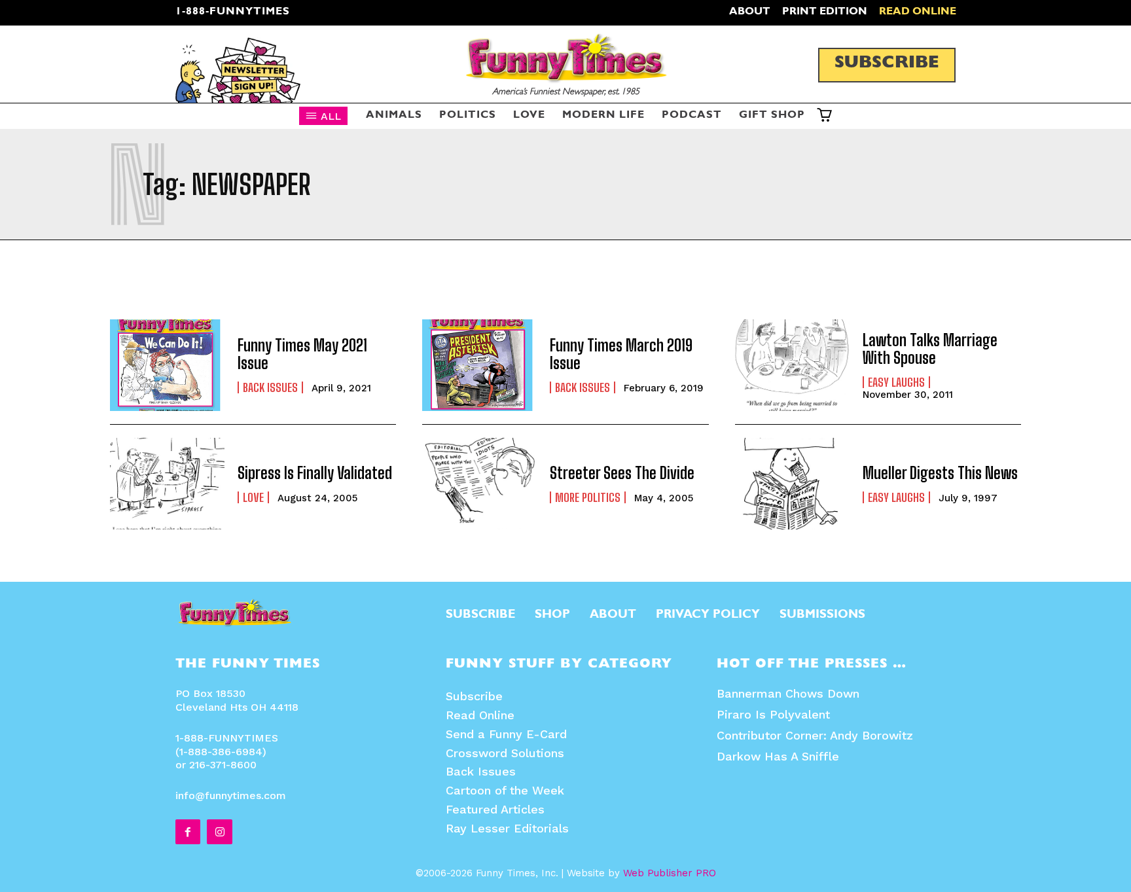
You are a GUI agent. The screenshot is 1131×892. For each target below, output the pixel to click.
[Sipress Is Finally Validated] (167, 483)
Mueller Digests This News (940, 472)
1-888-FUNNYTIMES (232, 12)
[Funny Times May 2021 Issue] (167, 365)
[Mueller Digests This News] (792, 483)
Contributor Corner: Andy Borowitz (815, 735)
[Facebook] (187, 831)
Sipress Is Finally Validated (315, 472)
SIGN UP (566, 620)
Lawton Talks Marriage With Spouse (930, 348)
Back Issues (270, 387)
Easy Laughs (896, 382)
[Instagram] (219, 831)
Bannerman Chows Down (788, 693)
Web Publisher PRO (669, 873)
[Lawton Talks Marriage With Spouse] (792, 365)
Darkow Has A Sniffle (778, 756)
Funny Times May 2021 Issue (302, 354)
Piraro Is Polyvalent (773, 714)
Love (253, 497)
